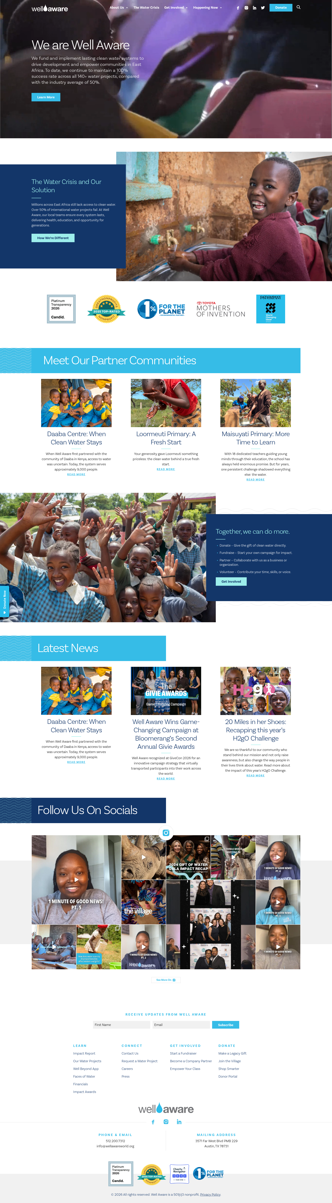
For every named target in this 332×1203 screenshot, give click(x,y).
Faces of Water (84, 1076)
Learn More (46, 97)
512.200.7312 (115, 1141)
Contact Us (130, 1053)
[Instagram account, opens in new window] (246, 7)
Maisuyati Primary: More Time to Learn (256, 438)
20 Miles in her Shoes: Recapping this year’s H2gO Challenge (255, 730)
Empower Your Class (185, 1069)
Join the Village (229, 1061)
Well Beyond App (86, 1069)
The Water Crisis (146, 7)
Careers (127, 1069)
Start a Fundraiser (183, 1053)
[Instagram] (118, 920)
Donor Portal (227, 1076)
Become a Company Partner (191, 1061)
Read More (76, 474)
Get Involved (174, 7)
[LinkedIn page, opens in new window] (254, 7)
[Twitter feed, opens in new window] (263, 7)
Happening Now (205, 7)
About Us (117, 7)
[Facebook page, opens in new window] (238, 7)
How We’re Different (53, 238)
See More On (164, 980)
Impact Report (84, 1053)
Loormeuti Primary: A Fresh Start (166, 438)
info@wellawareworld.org (115, 1146)
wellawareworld (75, 839)
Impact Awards (84, 1092)
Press (125, 1076)
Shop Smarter (228, 1069)
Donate (281, 7)
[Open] (76, 880)
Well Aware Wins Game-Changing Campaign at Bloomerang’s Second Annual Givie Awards (166, 734)
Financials (80, 1084)
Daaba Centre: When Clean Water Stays (76, 438)
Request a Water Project (140, 1061)
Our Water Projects (87, 1061)
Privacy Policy (210, 1194)
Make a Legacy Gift (232, 1053)
